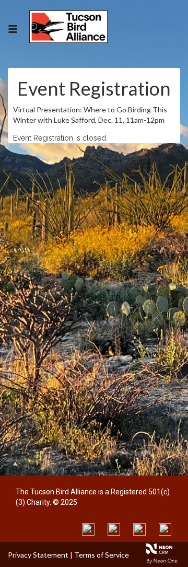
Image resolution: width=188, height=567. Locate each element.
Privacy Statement (38, 554)
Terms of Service (101, 554)
